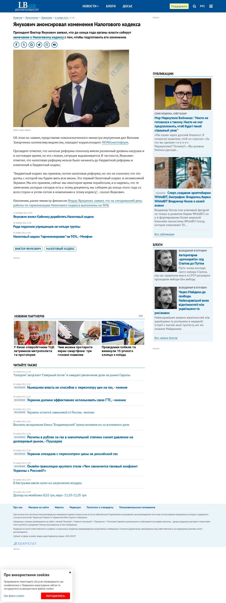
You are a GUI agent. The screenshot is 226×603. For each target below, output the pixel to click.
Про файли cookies (14, 595)
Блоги (111, 6)
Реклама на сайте (38, 507)
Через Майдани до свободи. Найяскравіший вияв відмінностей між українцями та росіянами (182, 302)
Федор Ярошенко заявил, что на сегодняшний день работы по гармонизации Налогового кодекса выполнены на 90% (77, 202)
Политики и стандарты (100, 507)
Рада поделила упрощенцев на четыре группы (46, 226)
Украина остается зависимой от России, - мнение (54, 412)
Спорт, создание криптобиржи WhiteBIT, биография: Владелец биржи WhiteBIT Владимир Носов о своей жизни (183, 199)
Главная (17, 17)
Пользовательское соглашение (137, 507)
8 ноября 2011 (61, 17)
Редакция (75, 507)
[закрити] (70, 572)
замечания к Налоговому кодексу (38, 37)
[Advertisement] (79, 283)
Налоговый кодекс (60, 249)
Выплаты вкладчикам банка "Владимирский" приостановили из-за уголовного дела (71, 424)
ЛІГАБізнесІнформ (115, 142)
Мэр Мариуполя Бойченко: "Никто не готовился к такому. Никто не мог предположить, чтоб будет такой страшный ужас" (181, 124)
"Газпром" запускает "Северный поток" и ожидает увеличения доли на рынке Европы (71, 375)
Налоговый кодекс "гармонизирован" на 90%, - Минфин (52, 236)
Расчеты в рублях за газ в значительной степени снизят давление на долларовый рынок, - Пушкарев (73, 439)
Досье (127, 6)
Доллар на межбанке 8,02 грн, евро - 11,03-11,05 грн (50, 495)
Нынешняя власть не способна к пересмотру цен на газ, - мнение (71, 387)
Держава (47, 17)
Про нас (18, 507)
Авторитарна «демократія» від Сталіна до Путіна (191, 259)
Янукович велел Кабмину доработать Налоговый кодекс (53, 216)
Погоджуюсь (55, 596)
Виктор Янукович (28, 249)
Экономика (31, 17)
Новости (89, 6)
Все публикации (164, 234)
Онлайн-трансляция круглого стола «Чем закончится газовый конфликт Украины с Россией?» (75, 468)
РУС (202, 6)
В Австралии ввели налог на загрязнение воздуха (47, 483)
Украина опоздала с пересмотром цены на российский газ (66, 453)
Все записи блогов (166, 338)
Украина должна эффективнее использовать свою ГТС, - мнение (70, 400)
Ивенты (59, 507)
